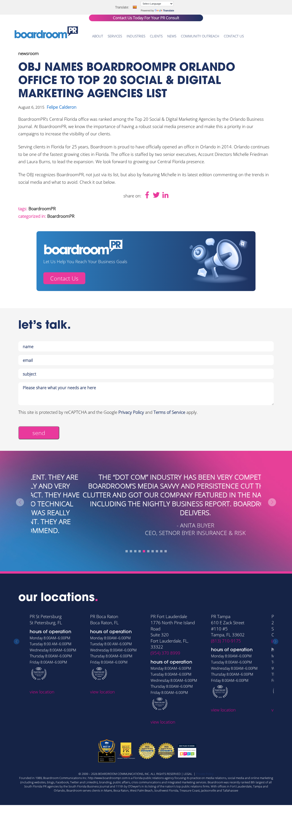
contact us (234, 36)
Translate (168, 10)
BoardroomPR (42, 209)
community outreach (200, 36)
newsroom (28, 53)
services (115, 36)
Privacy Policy (131, 412)
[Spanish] (135, 7)
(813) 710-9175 (226, 641)
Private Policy (205, 774)
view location (42, 692)
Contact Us (64, 278)
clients (156, 36)
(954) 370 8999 (165, 653)
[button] (126, 551)
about (97, 36)
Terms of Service (169, 412)
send (38, 433)
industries (136, 36)
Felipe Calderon (61, 107)
